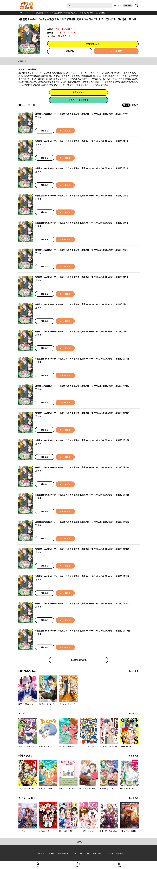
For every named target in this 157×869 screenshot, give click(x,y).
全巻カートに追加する (78, 100)
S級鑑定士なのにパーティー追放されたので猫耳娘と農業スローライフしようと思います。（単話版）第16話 (82, 522)
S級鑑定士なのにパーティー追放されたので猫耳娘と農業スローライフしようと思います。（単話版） (70, 13)
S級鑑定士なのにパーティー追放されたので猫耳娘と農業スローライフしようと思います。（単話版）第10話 (82, 358)
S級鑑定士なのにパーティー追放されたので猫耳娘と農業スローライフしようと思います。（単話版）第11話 (82, 386)
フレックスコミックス (65, 32)
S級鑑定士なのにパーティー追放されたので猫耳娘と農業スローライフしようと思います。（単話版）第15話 (82, 495)
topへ (78, 842)
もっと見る (134, 671)
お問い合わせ (97, 853)
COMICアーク (64, 36)
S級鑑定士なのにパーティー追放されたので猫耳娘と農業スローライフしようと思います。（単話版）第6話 (82, 250)
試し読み (70, 51)
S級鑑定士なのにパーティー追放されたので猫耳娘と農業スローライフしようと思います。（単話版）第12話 (82, 413)
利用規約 (51, 853)
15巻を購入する (93, 43)
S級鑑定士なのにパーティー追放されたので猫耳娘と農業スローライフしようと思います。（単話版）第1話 (81, 114)
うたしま (59, 29)
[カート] (136, 5)
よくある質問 (39, 853)
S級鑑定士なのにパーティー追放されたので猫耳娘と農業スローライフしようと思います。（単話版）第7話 (81, 277)
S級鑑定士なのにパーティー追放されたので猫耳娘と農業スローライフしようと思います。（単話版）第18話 (82, 576)
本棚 (119, 867)
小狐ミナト (71, 29)
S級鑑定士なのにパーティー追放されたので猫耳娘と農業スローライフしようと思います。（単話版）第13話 (82, 440)
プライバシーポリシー (80, 853)
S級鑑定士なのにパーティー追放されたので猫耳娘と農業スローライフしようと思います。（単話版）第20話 (82, 630)
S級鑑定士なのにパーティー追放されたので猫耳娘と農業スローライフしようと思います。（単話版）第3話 (81, 168)
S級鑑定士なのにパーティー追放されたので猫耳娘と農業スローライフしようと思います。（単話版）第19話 (82, 603)
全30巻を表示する (78, 660)
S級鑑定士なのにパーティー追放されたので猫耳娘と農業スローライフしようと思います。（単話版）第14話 (82, 467)
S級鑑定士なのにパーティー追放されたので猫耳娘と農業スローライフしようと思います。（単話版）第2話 (81, 141)
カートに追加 (116, 51)
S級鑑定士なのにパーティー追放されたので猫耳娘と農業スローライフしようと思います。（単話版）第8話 (82, 304)
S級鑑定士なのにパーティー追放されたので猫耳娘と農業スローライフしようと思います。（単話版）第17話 (82, 549)
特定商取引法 (63, 853)
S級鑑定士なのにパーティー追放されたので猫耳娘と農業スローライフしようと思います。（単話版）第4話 (81, 195)
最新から (135, 105)
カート (78, 867)
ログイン (117, 5)
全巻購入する (78, 92)
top (20, 13)
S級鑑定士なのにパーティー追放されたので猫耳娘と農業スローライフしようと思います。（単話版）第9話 (82, 331)
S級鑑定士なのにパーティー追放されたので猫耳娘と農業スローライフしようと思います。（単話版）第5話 (81, 223)
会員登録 (127, 5)
